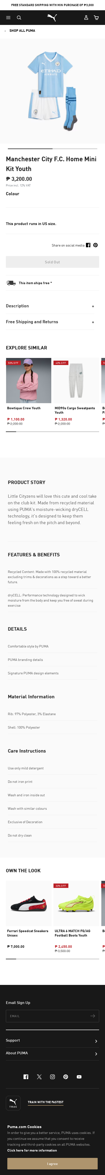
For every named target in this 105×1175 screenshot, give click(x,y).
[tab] (30, 148)
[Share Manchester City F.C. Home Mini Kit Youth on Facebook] (88, 245)
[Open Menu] (9, 17)
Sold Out (52, 262)
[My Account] (86, 17)
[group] (29, 387)
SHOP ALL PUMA (22, 30)
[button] (9, 17)
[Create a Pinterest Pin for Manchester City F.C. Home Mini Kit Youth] (95, 245)
